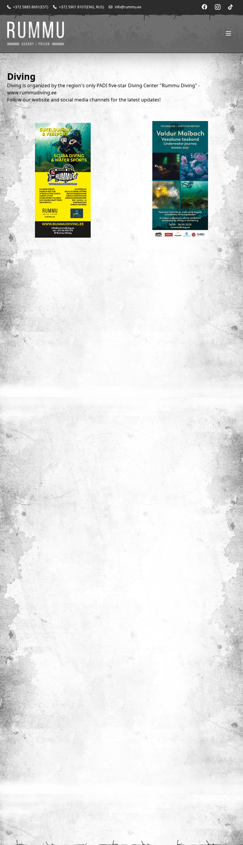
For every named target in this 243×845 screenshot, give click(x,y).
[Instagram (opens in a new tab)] (217, 7)
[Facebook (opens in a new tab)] (204, 7)
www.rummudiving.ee (32, 92)
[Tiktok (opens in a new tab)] (230, 7)
